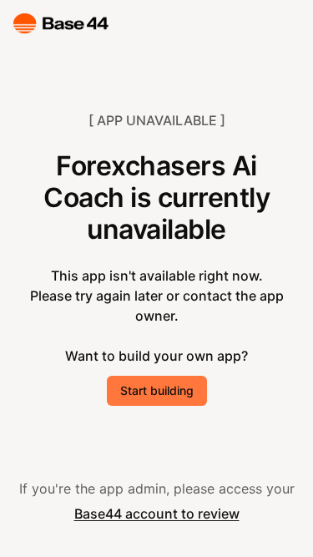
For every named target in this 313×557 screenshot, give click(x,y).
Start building (157, 390)
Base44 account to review (157, 513)
